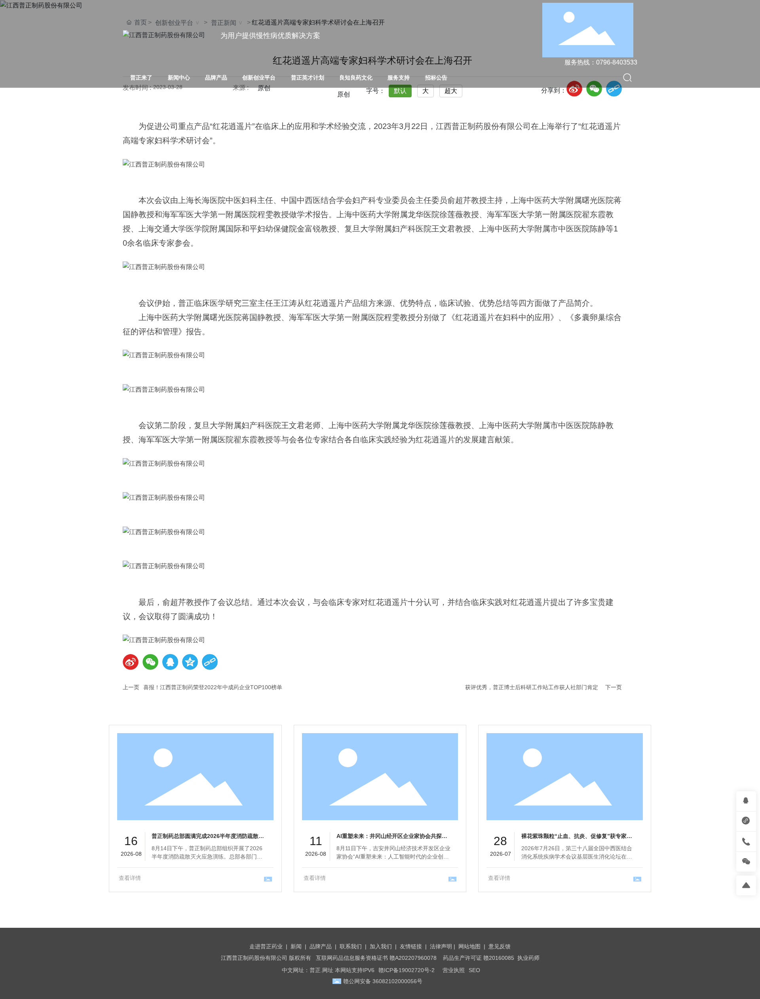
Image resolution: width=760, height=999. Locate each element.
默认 (400, 90)
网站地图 (469, 946)
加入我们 (381, 946)
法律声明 (441, 946)
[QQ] (170, 662)
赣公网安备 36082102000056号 (382, 981)
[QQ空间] (190, 662)
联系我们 (351, 946)
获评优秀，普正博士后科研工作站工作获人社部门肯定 (531, 687)
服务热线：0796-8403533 (600, 62)
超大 (451, 90)
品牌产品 (321, 946)
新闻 (296, 946)
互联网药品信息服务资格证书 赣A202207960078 (376, 958)
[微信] (594, 89)
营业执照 (454, 970)
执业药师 (528, 958)
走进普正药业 (266, 946)
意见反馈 (499, 946)
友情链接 (411, 946)
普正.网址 (321, 970)
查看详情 (130, 878)
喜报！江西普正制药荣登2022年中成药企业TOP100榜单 (212, 687)
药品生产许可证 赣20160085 (478, 958)
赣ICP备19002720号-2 (406, 970)
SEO (474, 970)
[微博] (574, 89)
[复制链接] (614, 89)
